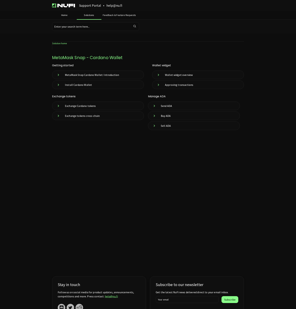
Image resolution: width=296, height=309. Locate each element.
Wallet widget (161, 65)
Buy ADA (166, 116)
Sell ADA (166, 125)
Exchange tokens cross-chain (82, 116)
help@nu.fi (111, 296)
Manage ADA (157, 96)
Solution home (59, 43)
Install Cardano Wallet (78, 84)
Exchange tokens (64, 96)
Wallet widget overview (179, 75)
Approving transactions (179, 84)
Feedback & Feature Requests (119, 15)
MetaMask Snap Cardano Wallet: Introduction (92, 75)
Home (64, 15)
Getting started (62, 65)
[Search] (135, 26)
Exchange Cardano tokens (80, 106)
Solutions (89, 15)
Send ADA (166, 106)
